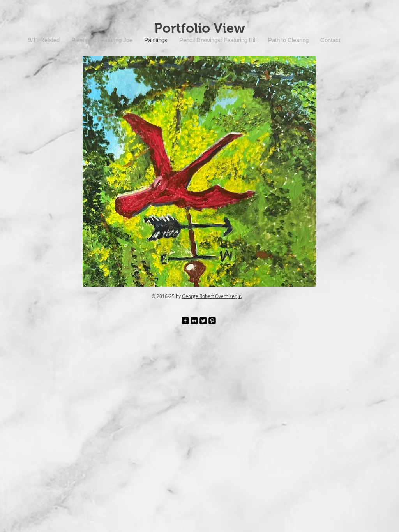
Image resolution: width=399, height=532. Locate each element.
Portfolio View (199, 28)
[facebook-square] (185, 320)
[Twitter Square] (203, 320)
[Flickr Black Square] (194, 320)
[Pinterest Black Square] (212, 320)
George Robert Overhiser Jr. (212, 296)
